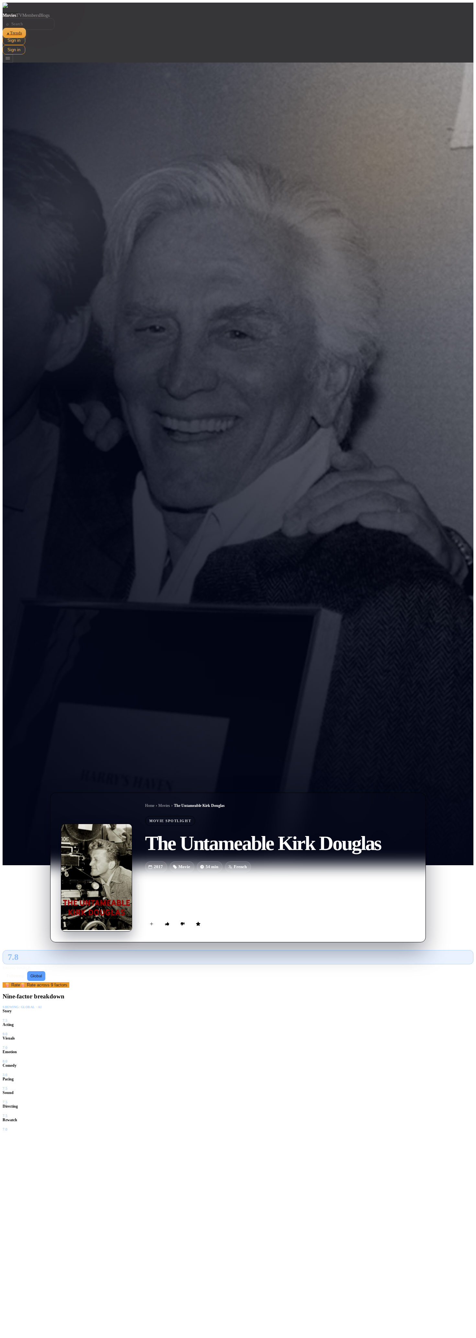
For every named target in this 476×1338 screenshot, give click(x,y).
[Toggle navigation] (8, 58)
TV (19, 15)
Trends (14, 32)
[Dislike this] (182, 923)
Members (30, 15)
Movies (9, 15)
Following (15, 976)
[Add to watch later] (151, 923)
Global (36, 976)
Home (149, 805)
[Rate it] (198, 923)
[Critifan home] (238, 8)
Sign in (13, 40)
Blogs (44, 15)
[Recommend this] (167, 923)
